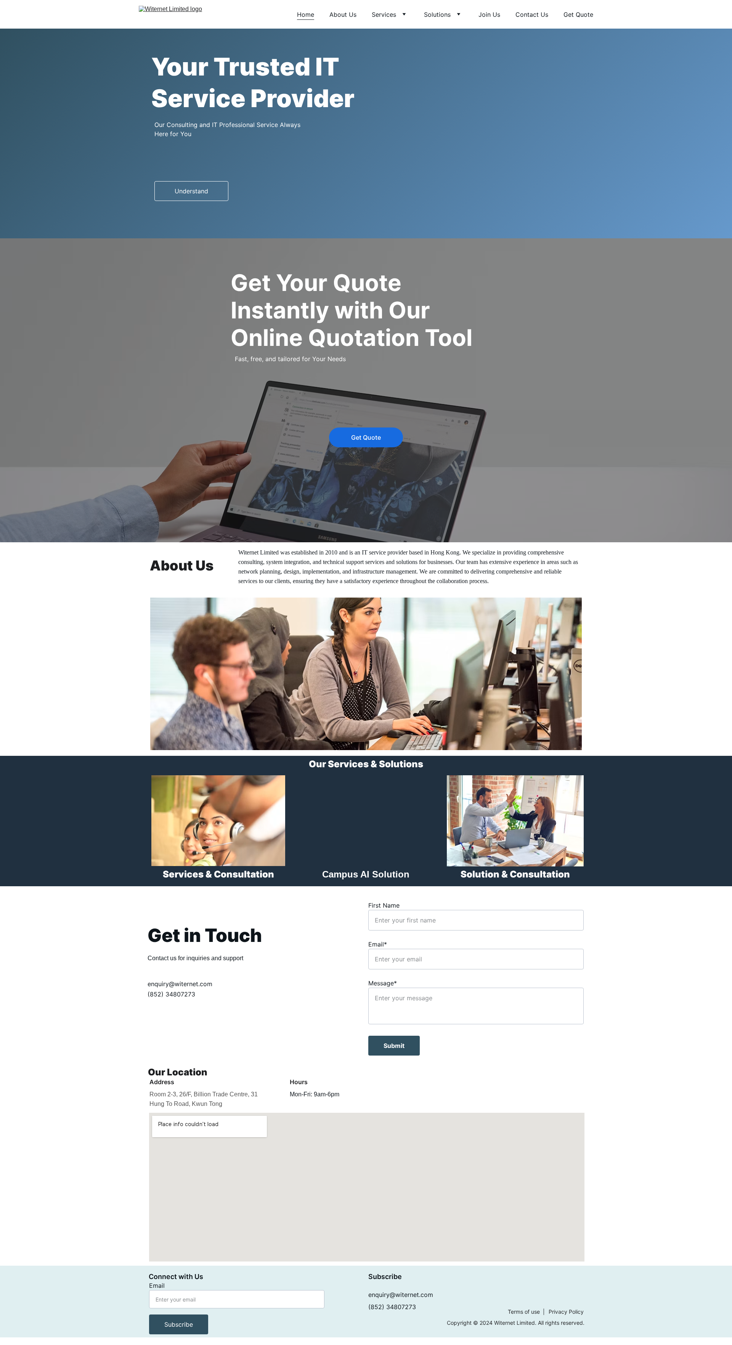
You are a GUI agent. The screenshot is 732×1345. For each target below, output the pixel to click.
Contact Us (531, 14)
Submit (394, 1045)
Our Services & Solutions (366, 764)
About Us (342, 14)
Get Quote (578, 14)
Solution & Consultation (515, 874)
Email (157, 1285)
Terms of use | (526, 1311)
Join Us (489, 14)
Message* (382, 983)
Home (305, 14)
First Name (384, 905)
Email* (377, 944)
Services (384, 14)
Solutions (437, 14)
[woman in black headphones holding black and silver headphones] (218, 820)
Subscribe (178, 1324)
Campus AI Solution (365, 874)
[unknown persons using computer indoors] (366, 674)
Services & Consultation (218, 874)
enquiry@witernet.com (180, 984)
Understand (191, 191)
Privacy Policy (566, 1311)
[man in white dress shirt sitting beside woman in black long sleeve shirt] (515, 820)
